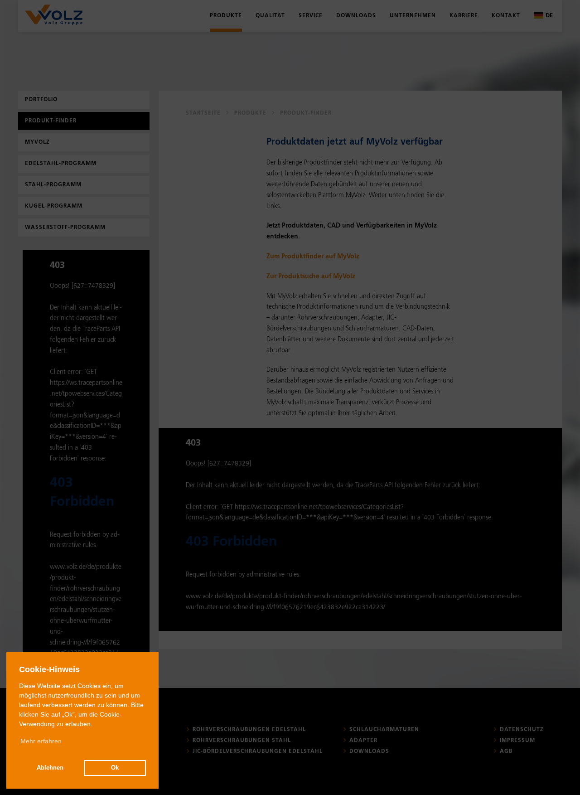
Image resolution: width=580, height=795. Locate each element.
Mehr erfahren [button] (41, 741)
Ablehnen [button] (50, 768)
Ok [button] (115, 768)
